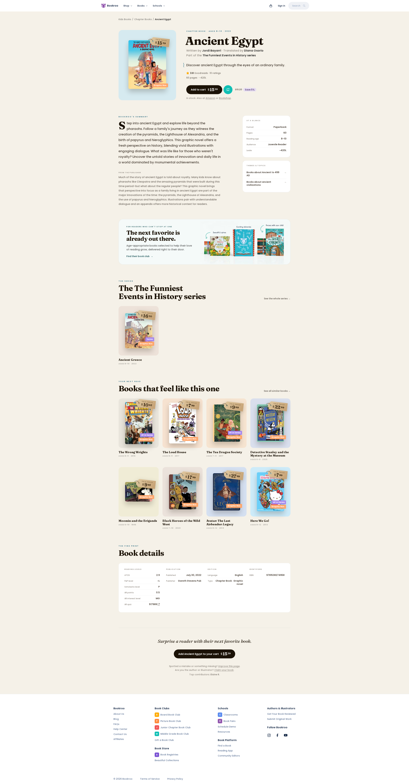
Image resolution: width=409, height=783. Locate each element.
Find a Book (224, 745)
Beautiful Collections (167, 760)
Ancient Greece (130, 360)
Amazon (210, 98)
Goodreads (201, 73)
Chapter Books (143, 19)
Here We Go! (259, 521)
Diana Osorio (253, 50)
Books (141, 5)
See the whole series (277, 298)
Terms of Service (150, 778)
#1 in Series (147, 435)
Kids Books (125, 19)
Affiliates (118, 739)
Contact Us (120, 734)
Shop (126, 5)
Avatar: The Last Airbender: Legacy (220, 522)
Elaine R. (215, 674)
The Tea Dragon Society (224, 452)
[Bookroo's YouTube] (285, 735)
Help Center (120, 729)
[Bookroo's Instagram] (269, 735)
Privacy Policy (175, 778)
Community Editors (229, 755)
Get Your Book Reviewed (281, 714)
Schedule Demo (227, 726)
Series (150, 339)
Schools (157, 5)
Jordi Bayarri (211, 50)
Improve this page (229, 666)
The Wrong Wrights (133, 452)
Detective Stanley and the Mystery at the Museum (269, 453)
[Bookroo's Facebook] (277, 735)
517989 (153, 604)
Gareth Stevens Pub (189, 580)
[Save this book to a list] (228, 89)
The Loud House (174, 452)
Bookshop (225, 98)
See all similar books (277, 391)
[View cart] (271, 6)
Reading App (225, 750)
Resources (224, 731)
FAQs (116, 724)
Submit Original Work (279, 719)
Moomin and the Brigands (138, 521)
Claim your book (224, 670)
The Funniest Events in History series (229, 55)
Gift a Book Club (164, 740)
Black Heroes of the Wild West (181, 522)
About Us (118, 714)
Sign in (281, 5)
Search (296, 5)
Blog (116, 719)
